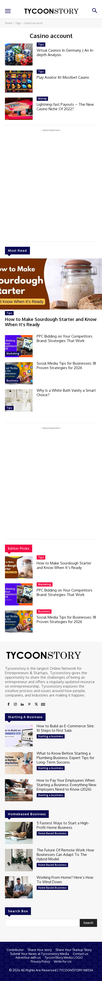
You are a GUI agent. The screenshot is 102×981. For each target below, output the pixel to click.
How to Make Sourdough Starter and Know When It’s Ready (51, 321)
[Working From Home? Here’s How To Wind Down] (19, 887)
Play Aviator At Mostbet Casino (63, 77)
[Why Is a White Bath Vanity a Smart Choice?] (19, 400)
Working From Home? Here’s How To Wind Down (65, 879)
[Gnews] (43, 704)
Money (42, 98)
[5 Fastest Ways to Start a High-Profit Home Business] (19, 833)
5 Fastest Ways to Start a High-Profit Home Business (63, 825)
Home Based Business (52, 833)
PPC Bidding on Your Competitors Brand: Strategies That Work (64, 338)
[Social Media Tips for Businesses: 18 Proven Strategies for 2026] (19, 373)
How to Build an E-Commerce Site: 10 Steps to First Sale (65, 728)
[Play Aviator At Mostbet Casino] (19, 81)
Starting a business (50, 736)
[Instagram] (15, 704)
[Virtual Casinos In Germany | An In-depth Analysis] (19, 54)
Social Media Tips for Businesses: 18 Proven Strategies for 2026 (66, 365)
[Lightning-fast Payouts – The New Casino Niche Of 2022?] (19, 109)
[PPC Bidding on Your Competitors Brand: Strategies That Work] (19, 346)
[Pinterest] (29, 704)
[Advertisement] (51, 184)
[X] (36, 704)
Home (8, 23)
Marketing (12, 353)
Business (12, 380)
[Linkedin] (22, 704)
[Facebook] (8, 704)
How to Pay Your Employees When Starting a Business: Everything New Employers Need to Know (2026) (66, 785)
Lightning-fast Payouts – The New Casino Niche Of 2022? (65, 106)
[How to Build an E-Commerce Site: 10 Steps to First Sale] (19, 736)
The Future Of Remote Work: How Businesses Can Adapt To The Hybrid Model (65, 854)
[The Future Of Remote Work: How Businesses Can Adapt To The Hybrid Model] (19, 860)
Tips (9, 313)
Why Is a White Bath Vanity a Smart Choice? (66, 392)
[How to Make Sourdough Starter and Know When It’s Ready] (51, 284)
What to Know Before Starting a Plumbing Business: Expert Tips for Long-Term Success (65, 758)
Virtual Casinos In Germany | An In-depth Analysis (65, 52)
